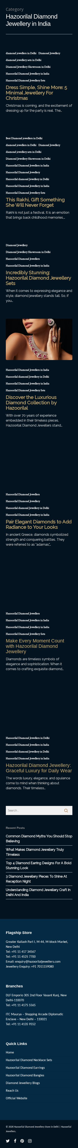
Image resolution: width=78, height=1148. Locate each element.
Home (10, 1052)
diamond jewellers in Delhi (21, 53)
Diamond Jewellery (49, 53)
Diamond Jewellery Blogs (23, 1083)
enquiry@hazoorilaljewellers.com (38, 961)
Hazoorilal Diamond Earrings (25, 1068)
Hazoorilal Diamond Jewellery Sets (25, 80)
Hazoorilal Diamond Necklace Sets (29, 1060)
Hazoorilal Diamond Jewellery (23, 172)
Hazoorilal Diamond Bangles (25, 1075)
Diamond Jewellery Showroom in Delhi (28, 67)
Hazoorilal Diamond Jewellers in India (27, 165)
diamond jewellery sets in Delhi (23, 60)
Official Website (16, 1098)
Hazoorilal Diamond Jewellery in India (27, 74)
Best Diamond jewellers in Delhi (24, 138)
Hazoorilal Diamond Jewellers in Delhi (28, 738)
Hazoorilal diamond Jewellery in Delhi (27, 179)
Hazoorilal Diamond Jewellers (23, 259)
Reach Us (12, 1090)
